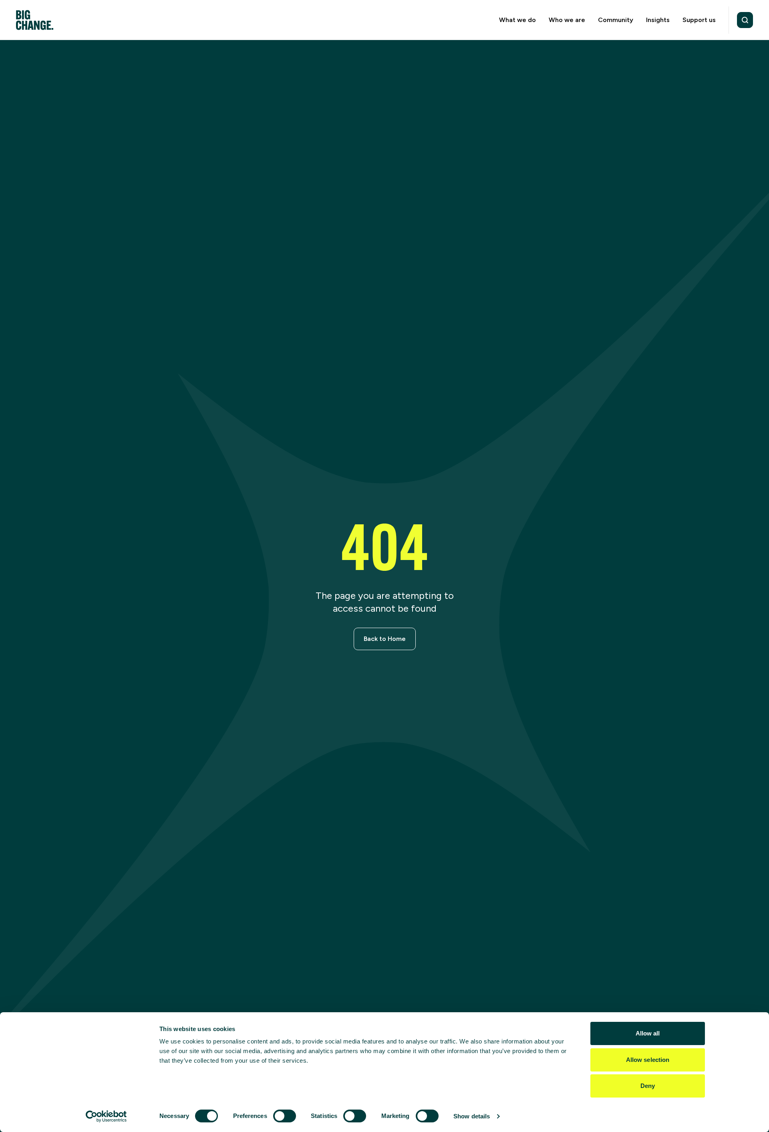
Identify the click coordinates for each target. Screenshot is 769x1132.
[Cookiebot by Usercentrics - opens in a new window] (106, 1116)
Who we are (567, 20)
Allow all (648, 1033)
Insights (658, 20)
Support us (699, 20)
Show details (471, 1116)
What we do (517, 20)
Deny (647, 1085)
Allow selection (648, 1059)
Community (615, 20)
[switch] (284, 1116)
